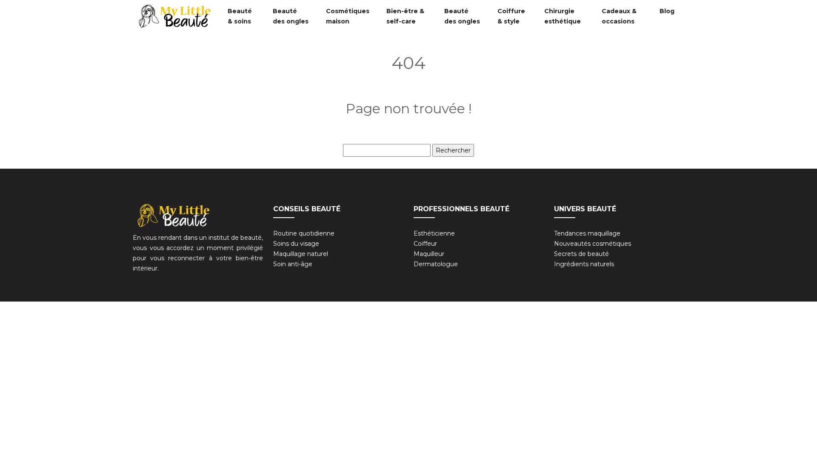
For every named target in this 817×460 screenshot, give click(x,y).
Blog (667, 11)
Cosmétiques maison (347, 16)
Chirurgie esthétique (562, 16)
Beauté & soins (240, 16)
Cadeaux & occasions (619, 16)
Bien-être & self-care (405, 16)
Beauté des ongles (291, 16)
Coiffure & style (511, 16)
